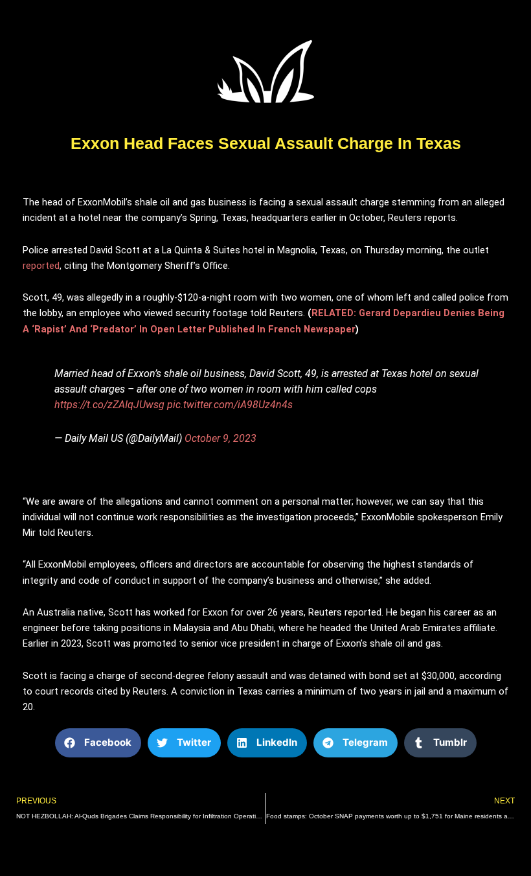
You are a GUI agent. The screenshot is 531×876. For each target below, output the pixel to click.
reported (41, 265)
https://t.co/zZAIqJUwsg (109, 404)
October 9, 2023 (220, 438)
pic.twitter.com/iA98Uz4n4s (230, 404)
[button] (98, 742)
